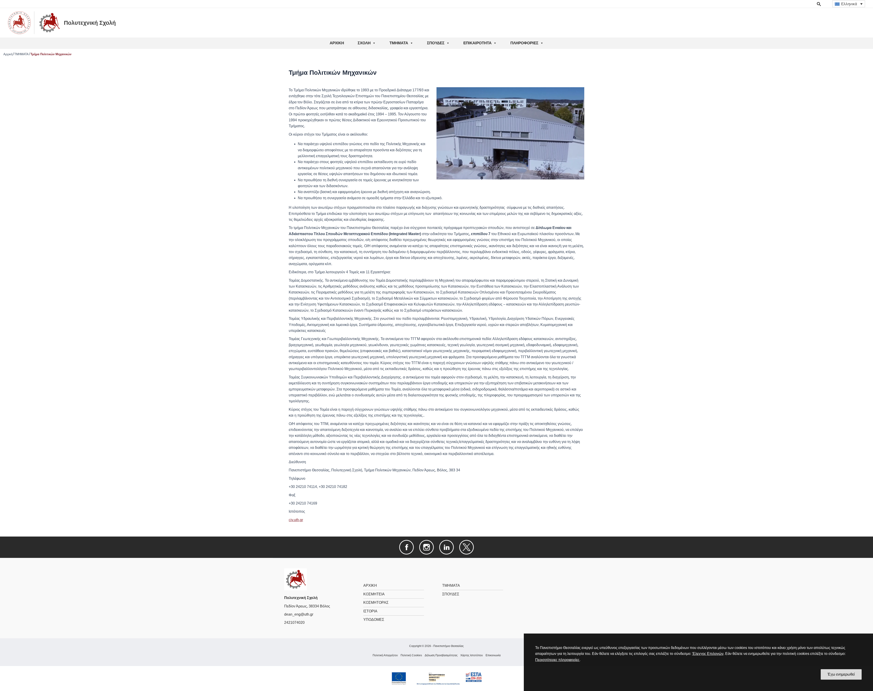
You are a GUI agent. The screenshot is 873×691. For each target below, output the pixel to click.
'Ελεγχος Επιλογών (707, 654)
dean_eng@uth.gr (298, 614)
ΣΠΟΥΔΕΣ (435, 43)
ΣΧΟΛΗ (364, 43)
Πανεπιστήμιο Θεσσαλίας (448, 646)
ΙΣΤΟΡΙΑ (370, 611)
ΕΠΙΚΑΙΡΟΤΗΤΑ (477, 43)
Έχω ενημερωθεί (841, 674)
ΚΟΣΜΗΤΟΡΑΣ (376, 602)
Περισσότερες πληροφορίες (557, 660)
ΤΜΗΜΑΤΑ (398, 43)
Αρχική (8, 54)
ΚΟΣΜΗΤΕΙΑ (374, 594)
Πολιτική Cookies (411, 655)
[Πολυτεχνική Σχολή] (295, 579)
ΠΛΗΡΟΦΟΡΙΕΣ (524, 43)
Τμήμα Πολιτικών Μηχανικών (50, 54)
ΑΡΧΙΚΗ (337, 43)
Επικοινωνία (493, 655)
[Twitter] (466, 547)
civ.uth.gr (296, 520)
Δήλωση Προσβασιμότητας (441, 655)
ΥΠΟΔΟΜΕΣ (373, 619)
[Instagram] (426, 547)
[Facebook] (406, 547)
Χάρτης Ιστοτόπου (471, 655)
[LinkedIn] (446, 547)
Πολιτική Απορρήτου (385, 655)
